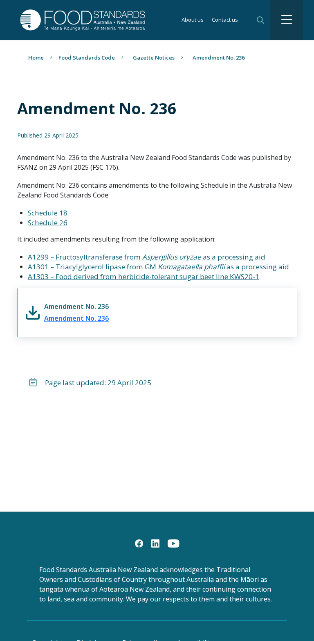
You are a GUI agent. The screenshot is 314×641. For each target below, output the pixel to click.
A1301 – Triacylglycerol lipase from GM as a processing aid (158, 266)
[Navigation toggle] (286, 20)
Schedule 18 (47, 212)
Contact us (225, 20)
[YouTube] (173, 543)
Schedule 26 (47, 222)
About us (193, 20)
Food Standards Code (86, 57)
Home (36, 57)
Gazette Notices (154, 57)
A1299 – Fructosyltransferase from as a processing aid (146, 257)
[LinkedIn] (155, 543)
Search (260, 20)
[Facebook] (139, 543)
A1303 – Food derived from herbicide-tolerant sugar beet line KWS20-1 (143, 276)
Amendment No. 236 (76, 318)
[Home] (67, 20)
